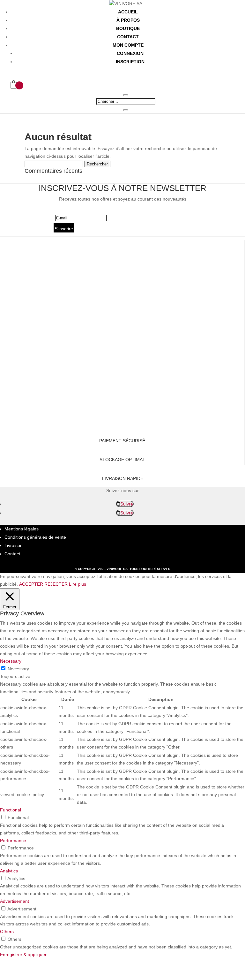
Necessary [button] (10, 661)
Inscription (130, 61)
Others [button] (7, 931)
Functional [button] (10, 809)
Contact (128, 36)
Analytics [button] (9, 870)
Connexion (130, 53)
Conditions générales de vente (35, 537)
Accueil (128, 11)
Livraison (13, 545)
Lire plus (77, 584)
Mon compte (128, 45)
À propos (128, 20)
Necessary (18, 668)
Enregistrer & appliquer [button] (23, 954)
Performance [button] (13, 840)
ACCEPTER (31, 584)
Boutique (128, 28)
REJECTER (56, 584)
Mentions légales (21, 528)
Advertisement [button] (14, 901)
